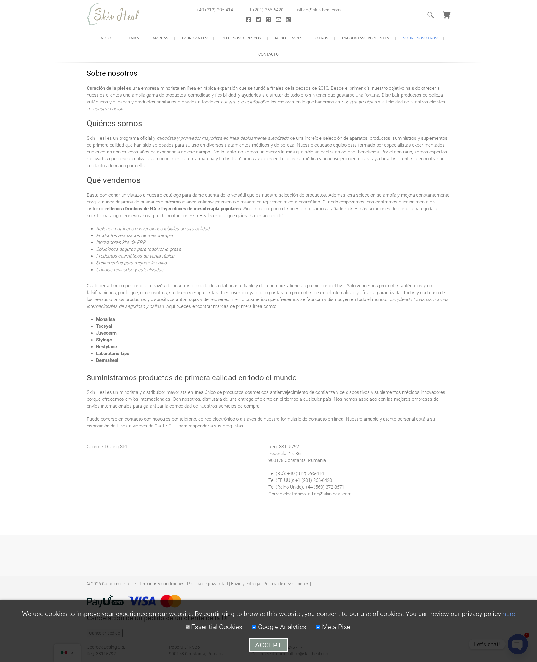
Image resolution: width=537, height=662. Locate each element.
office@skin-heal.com (319, 10)
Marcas (160, 38)
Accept (268, 645)
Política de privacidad (207, 583)
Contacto (268, 54)
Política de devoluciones (286, 583)
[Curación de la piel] (116, 14)
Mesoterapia (288, 38)
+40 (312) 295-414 (214, 10)
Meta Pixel (336, 627)
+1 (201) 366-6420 (265, 10)
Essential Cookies (216, 627)
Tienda (132, 38)
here (509, 614)
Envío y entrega (245, 583)
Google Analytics (281, 627)
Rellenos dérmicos (241, 38)
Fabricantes (195, 38)
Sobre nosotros (420, 38)
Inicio (105, 38)
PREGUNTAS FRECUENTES (365, 38)
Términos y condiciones (162, 583)
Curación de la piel (119, 583)
